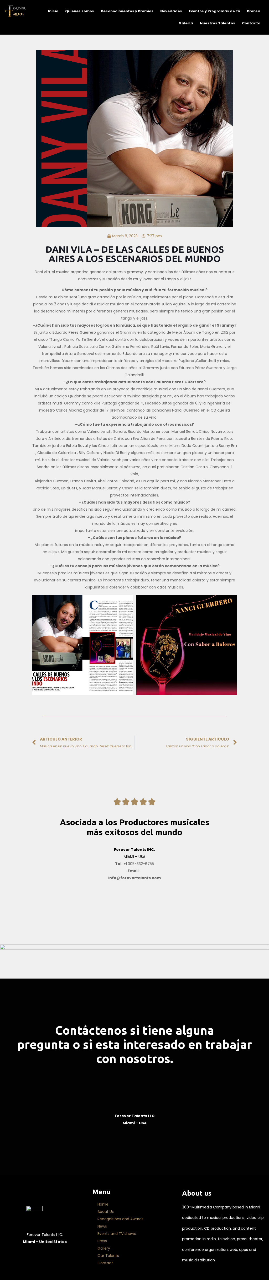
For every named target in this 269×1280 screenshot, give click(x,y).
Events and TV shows (116, 1233)
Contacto (251, 23)
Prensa (253, 11)
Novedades (171, 11)
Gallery (103, 1248)
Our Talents (108, 1255)
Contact (105, 1263)
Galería (186, 23)
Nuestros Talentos (217, 23)
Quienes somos (79, 11)
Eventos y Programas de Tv (214, 11)
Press (102, 1241)
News (102, 1226)
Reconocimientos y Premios (127, 11)
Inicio (53, 11)
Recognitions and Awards (120, 1219)
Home (102, 1204)
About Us (105, 1211)
